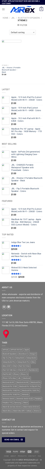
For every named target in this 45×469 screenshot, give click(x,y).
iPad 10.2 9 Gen (24, 366)
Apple (27, 350)
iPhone (16, 374)
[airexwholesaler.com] (22, 9)
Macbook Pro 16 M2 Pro (11, 394)
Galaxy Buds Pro (23, 362)
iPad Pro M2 (7, 374)
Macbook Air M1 (8, 382)
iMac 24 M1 (7, 366)
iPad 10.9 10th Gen (9, 370)
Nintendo (25, 394)
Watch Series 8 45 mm (31, 407)
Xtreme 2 (37, 411)
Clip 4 (5, 358)
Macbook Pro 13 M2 (10, 386)
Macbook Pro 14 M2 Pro (11, 390)
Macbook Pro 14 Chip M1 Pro (29, 386)
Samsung (17, 403)
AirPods (5, 350)
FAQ (39, 456)
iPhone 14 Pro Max (9, 378)
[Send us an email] (4, 307)
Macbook (26, 378)
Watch (25, 403)
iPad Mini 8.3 (33, 370)
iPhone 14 (24, 374)
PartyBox (38, 399)
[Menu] (3, 9)
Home (5, 18)
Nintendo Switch (8, 399)
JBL (13, 18)
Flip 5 (11, 358)
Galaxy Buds (19, 358)
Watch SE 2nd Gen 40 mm (12, 407)
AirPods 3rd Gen (16, 350)
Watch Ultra (7, 411)
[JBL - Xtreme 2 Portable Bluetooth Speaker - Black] (11, 51)
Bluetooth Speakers (29, 18)
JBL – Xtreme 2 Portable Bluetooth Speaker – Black (11, 70)
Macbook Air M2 (22, 382)
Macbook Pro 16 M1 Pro (30, 390)
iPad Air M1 (22, 370)
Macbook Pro (35, 382)
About (13, 456)
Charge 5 (33, 354)
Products (22, 456)
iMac (33, 362)
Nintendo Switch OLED (25, 399)
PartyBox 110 (7, 403)
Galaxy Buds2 (31, 358)
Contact (32, 456)
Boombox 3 (23, 354)
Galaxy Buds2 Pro (9, 362)
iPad (14, 366)
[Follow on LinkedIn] (9, 307)
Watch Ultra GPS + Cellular (22, 411)
